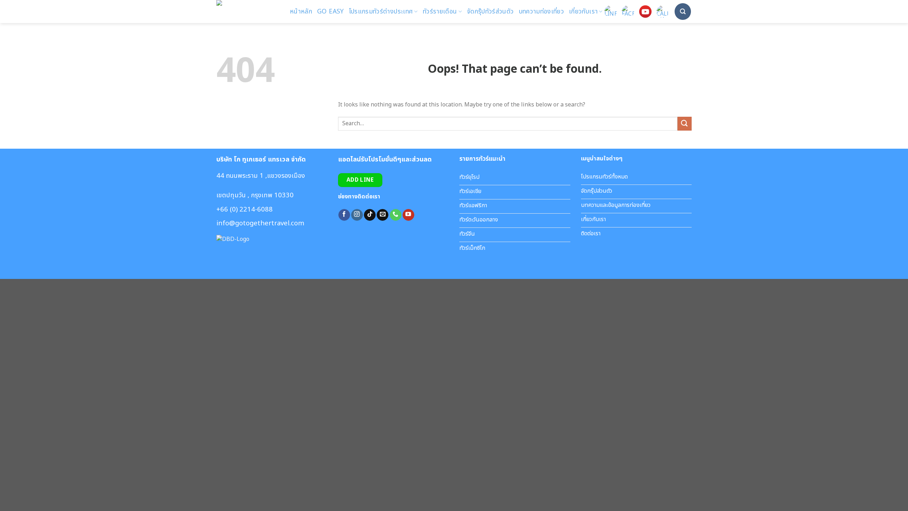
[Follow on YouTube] (408, 215)
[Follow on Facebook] (344, 215)
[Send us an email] (382, 215)
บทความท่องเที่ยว (541, 11)
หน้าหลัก (301, 11)
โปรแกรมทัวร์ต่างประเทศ (381, 11)
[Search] (683, 11)
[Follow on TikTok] (370, 215)
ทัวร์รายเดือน (440, 11)
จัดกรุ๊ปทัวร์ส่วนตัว (490, 11)
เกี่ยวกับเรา (583, 11)
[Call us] (396, 215)
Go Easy (330, 11)
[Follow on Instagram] (357, 215)
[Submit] (684, 124)
